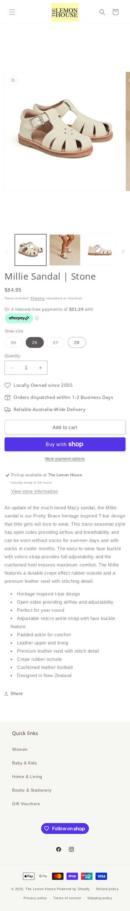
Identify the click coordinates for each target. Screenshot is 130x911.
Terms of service (67, 898)
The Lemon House (40, 888)
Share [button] (17, 693)
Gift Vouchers (26, 803)
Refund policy (107, 889)
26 (34, 342)
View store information (34, 491)
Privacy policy (35, 898)
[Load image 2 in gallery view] (65, 250)
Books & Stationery (32, 790)
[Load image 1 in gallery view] (30, 250)
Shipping (38, 298)
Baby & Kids (24, 762)
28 (77, 342)
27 (59, 344)
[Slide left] (6, 251)
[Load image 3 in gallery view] (99, 250)
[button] (12, 12)
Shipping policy (99, 898)
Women (20, 749)
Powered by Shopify (73, 888)
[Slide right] (123, 251)
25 (17, 344)
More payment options (65, 459)
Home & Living (27, 776)
